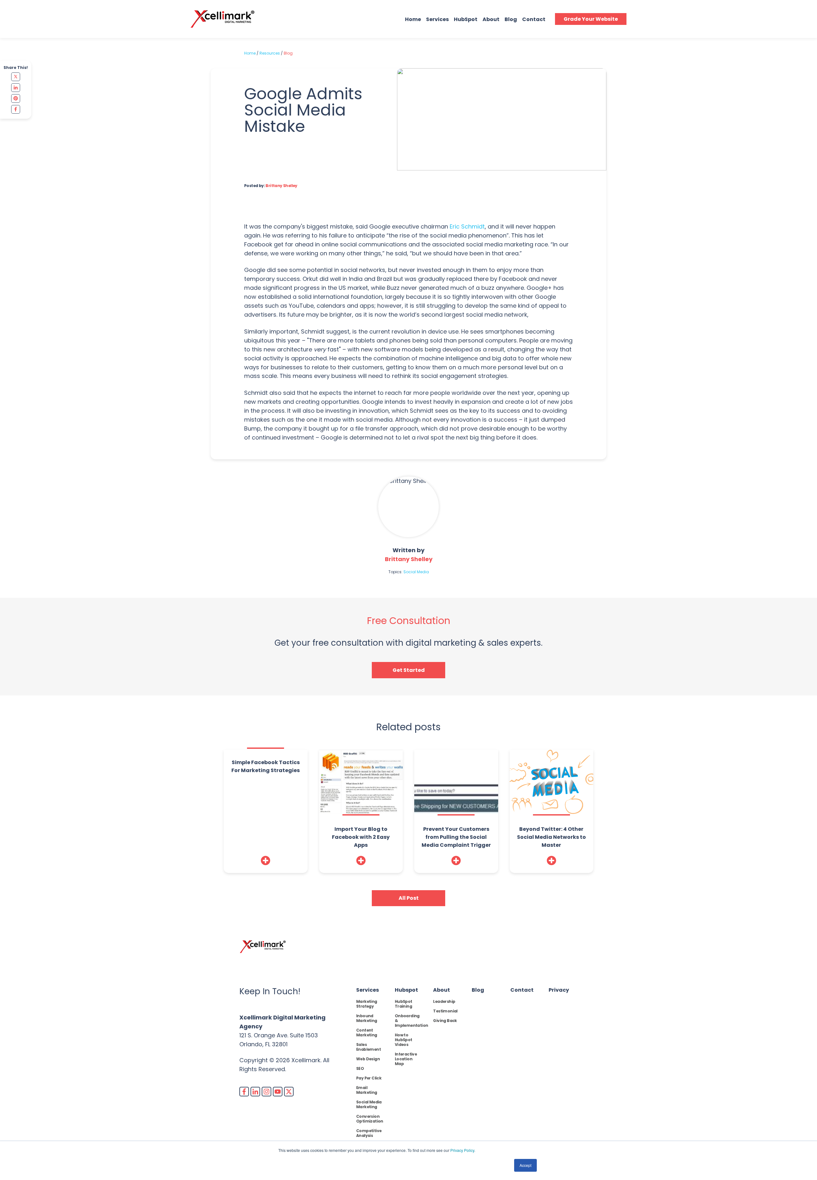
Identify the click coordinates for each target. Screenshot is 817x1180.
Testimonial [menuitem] (445, 1011)
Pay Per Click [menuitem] (368, 1078)
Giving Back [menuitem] (445, 1020)
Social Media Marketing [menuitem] (369, 1104)
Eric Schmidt (467, 226)
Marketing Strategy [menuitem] (366, 1004)
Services (437, 19)
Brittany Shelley (281, 185)
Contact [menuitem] (522, 990)
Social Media (416, 572)
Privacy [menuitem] (559, 990)
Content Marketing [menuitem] (366, 1032)
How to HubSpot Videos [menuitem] (403, 1039)
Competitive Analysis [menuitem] (368, 1133)
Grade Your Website (591, 19)
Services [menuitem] (367, 990)
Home (413, 19)
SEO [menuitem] (360, 1068)
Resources (269, 53)
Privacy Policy (462, 1150)
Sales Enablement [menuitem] (368, 1047)
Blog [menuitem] (478, 990)
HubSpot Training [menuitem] (403, 1004)
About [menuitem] (441, 990)
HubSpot (465, 19)
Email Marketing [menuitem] (366, 1090)
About (491, 19)
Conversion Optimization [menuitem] (369, 1119)
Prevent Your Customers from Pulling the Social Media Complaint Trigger (456, 837)
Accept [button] (525, 1165)
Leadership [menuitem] (444, 1001)
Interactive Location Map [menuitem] (406, 1058)
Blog (511, 19)
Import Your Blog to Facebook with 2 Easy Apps (361, 837)
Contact (533, 19)
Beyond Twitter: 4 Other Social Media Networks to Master (551, 837)
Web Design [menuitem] (368, 1059)
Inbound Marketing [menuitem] (366, 1018)
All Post (409, 898)
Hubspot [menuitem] (406, 990)
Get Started (409, 670)
